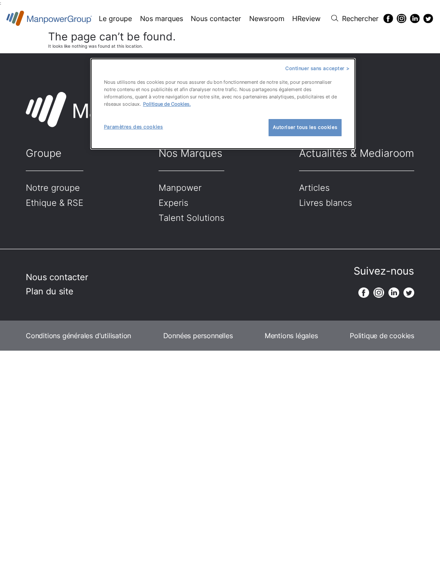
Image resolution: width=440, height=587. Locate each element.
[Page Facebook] (388, 18)
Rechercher (360, 18)
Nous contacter (216, 18)
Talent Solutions (191, 218)
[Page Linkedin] (415, 18)
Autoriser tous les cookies (305, 127)
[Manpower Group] (49, 18)
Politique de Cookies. (167, 104)
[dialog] (223, 104)
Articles (314, 188)
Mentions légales (291, 335)
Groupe (43, 153)
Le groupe (115, 18)
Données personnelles (198, 335)
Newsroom (266, 18)
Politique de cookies (382, 335)
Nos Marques (190, 153)
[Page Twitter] (428, 18)
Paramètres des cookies (133, 127)
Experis (173, 203)
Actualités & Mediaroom (356, 153)
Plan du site (49, 291)
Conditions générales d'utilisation (78, 335)
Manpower (180, 188)
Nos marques (161, 18)
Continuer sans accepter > (317, 68)
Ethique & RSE (54, 203)
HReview (306, 18)
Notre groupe (53, 188)
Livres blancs (325, 203)
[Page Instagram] (401, 18)
